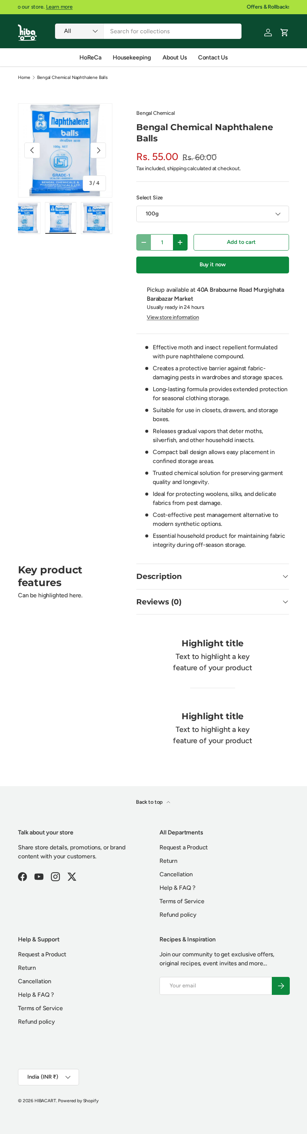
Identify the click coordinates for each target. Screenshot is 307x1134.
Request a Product (183, 847)
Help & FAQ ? (177, 887)
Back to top (150, 802)
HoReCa (90, 57)
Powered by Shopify (78, 1100)
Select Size (149, 197)
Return (168, 860)
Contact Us (213, 57)
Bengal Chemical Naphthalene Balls (72, 77)
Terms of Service (181, 901)
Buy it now (213, 264)
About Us (174, 57)
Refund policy (178, 914)
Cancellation (176, 874)
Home (24, 77)
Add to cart (241, 242)
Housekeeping (132, 57)
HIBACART (45, 1100)
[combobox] (148, 31)
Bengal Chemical (155, 113)
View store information (173, 317)
